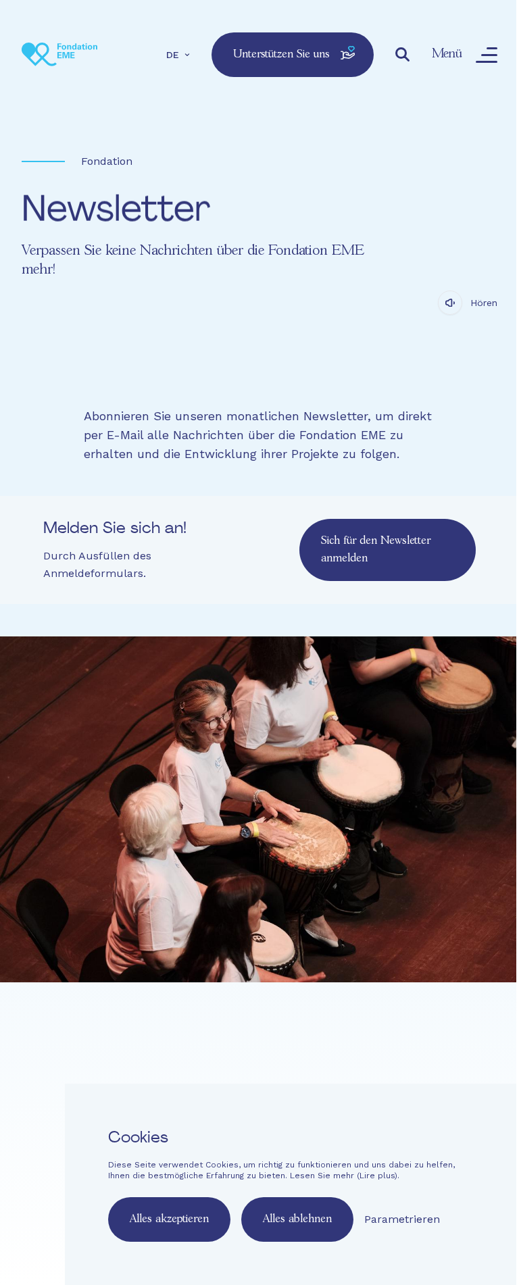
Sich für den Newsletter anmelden (375, 549)
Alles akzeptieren (169, 1219)
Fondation (106, 161)
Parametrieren (402, 1219)
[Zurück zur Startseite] (59, 55)
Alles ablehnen (297, 1219)
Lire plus (377, 1175)
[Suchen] (402, 54)
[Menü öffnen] (486, 55)
